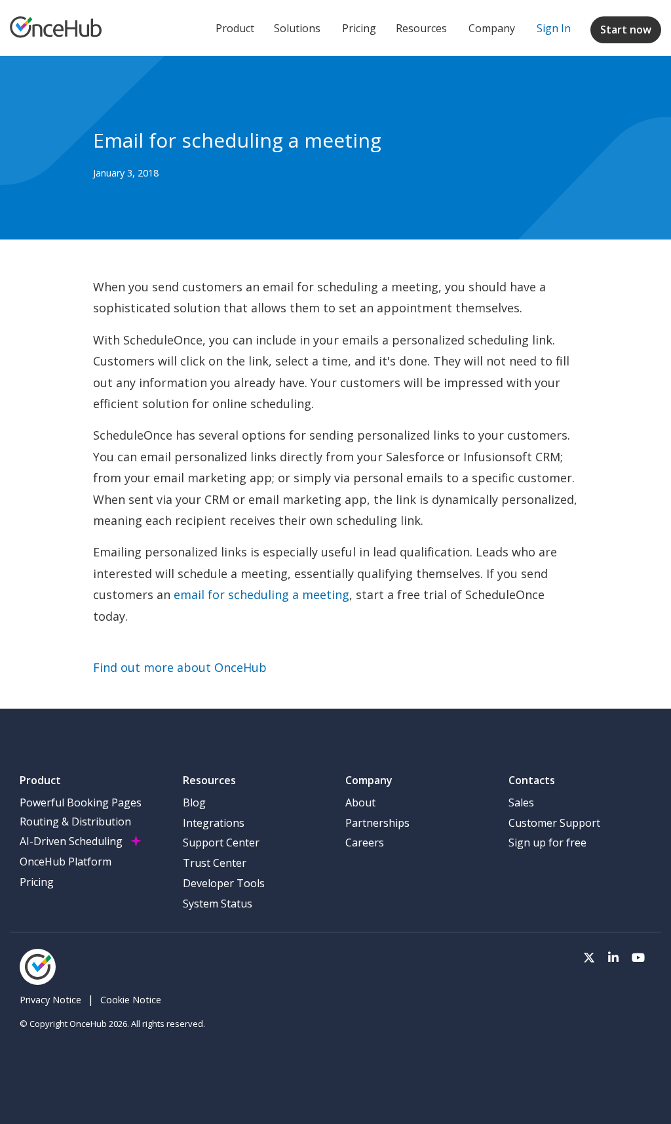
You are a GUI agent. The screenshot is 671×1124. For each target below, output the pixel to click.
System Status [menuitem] (217, 903)
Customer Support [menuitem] (554, 823)
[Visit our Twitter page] (589, 956)
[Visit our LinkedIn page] (613, 956)
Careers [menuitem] (364, 842)
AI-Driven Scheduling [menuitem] (71, 841)
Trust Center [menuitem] (214, 863)
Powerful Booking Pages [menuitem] (81, 802)
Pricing (359, 28)
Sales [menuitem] (521, 802)
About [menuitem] (360, 802)
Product (235, 28)
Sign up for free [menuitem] (547, 842)
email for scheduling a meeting (261, 594)
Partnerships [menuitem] (377, 823)
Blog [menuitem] (194, 802)
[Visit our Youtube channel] (638, 956)
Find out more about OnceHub (180, 667)
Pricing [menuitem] (37, 882)
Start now (625, 29)
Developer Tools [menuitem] (224, 883)
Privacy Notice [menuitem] (50, 999)
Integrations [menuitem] (213, 823)
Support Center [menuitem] (221, 842)
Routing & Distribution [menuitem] (75, 821)
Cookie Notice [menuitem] (130, 999)
